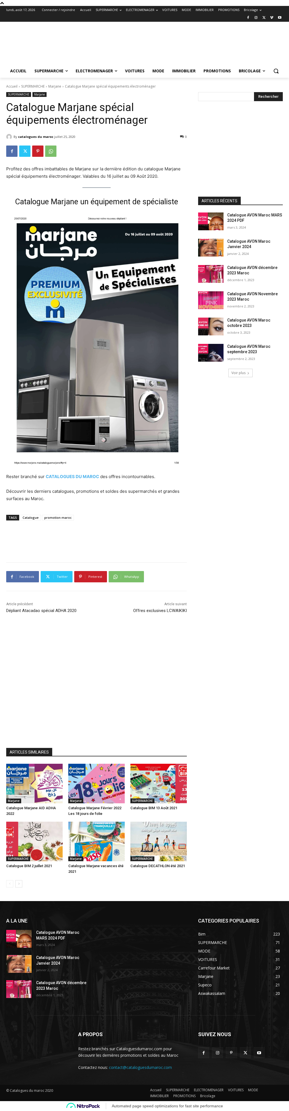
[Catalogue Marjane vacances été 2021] (96, 841)
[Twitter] (264, 18)
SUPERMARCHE (33, 86)
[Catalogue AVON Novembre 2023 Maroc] (211, 300)
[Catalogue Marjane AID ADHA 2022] (34, 783)
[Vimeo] (271, 18)
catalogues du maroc (35, 136)
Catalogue (31, 517)
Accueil (11, 86)
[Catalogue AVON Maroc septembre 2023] (211, 353)
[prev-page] (9, 884)
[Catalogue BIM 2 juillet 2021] (34, 841)
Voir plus (238, 372)
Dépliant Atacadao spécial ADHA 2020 (41, 610)
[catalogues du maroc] (10, 137)
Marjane (54, 86)
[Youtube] (279, 18)
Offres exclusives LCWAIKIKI (160, 610)
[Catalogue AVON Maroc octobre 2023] (211, 326)
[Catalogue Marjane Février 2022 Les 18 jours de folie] (96, 783)
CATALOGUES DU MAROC (72, 476)
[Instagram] (256, 18)
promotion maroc (58, 517)
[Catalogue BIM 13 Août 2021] (158, 783)
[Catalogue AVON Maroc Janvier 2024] (211, 248)
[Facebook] (248, 18)
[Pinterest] (37, 151)
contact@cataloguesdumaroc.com (140, 1067)
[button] (276, 71)
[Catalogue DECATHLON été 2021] (158, 841)
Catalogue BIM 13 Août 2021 (153, 808)
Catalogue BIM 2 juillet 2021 (29, 866)
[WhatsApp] (50, 151)
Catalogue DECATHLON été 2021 (157, 866)
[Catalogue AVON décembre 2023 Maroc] (211, 274)
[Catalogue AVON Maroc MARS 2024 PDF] (211, 221)
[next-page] (18, 884)
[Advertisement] (139, 38)
